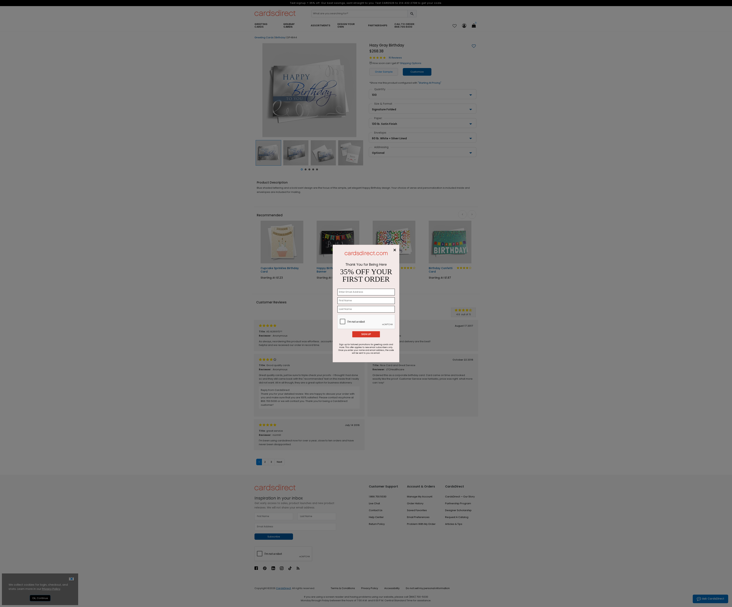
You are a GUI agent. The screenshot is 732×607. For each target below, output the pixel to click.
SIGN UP (366, 334)
